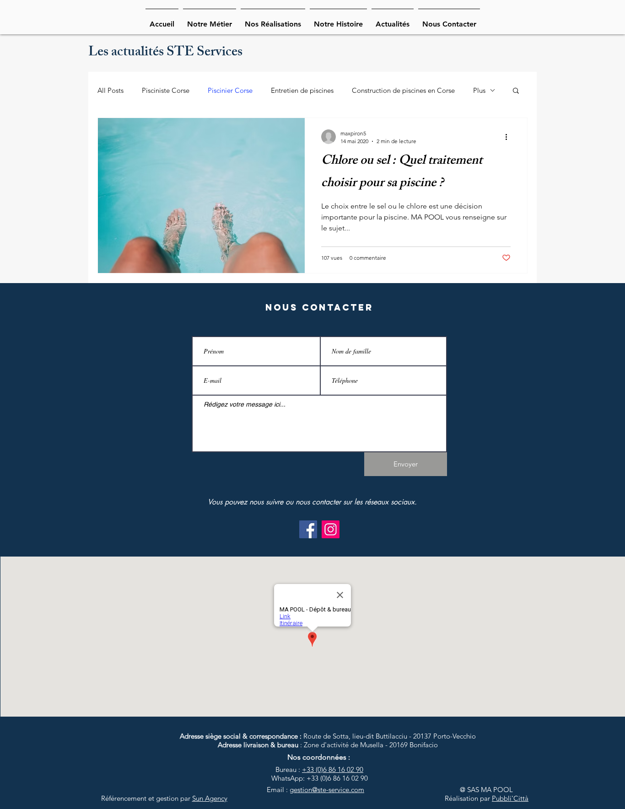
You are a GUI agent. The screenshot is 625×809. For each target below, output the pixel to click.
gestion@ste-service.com (327, 789)
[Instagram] (330, 529)
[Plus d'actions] (509, 136)
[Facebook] (308, 529)
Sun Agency (209, 798)
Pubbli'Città (510, 798)
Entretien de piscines (302, 90)
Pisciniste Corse (165, 90)
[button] (516, 91)
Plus (479, 90)
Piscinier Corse (230, 90)
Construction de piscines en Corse (403, 90)
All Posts (110, 90)
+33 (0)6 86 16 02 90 (332, 769)
